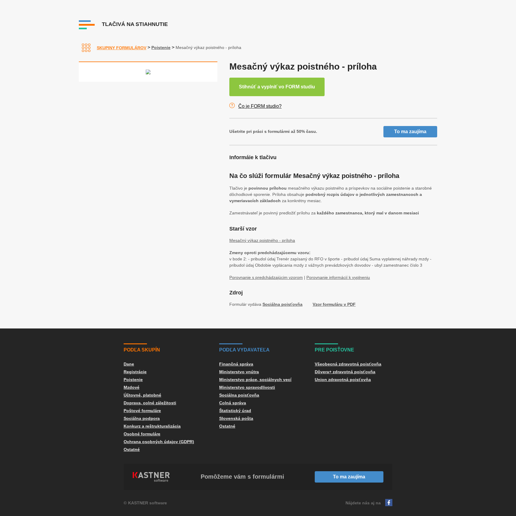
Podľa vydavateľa (244, 349)
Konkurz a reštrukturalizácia (152, 426)
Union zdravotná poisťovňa (343, 379)
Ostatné (132, 449)
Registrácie (135, 371)
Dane (129, 364)
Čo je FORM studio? (260, 106)
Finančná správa (236, 364)
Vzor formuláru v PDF (334, 304)
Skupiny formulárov (121, 47)
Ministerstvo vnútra (239, 371)
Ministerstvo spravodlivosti (247, 387)
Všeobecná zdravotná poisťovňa (348, 364)
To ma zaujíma (410, 131)
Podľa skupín (142, 349)
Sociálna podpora (142, 418)
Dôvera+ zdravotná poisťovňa (345, 371)
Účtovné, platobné (142, 395)
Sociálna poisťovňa (282, 304)
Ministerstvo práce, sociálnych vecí (255, 379)
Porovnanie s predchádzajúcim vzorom (266, 277)
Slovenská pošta (236, 418)
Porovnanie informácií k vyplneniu (338, 277)
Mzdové (131, 387)
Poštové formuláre (142, 410)
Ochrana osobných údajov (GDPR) (159, 441)
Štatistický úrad (235, 410)
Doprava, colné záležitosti (150, 402)
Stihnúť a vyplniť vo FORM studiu (277, 86)
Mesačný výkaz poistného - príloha (262, 240)
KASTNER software (147, 502)
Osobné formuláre (142, 433)
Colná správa (232, 402)
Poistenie (161, 47)
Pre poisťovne (334, 349)
